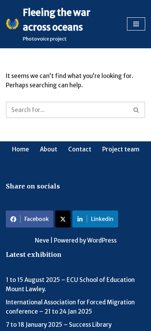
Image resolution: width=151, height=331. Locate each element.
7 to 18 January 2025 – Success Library (59, 324)
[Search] (136, 110)
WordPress (102, 240)
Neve (42, 240)
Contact (79, 149)
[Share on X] (62, 218)
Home (20, 149)
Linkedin (102, 219)
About (48, 149)
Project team (120, 149)
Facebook (36, 219)
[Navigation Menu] (136, 24)
